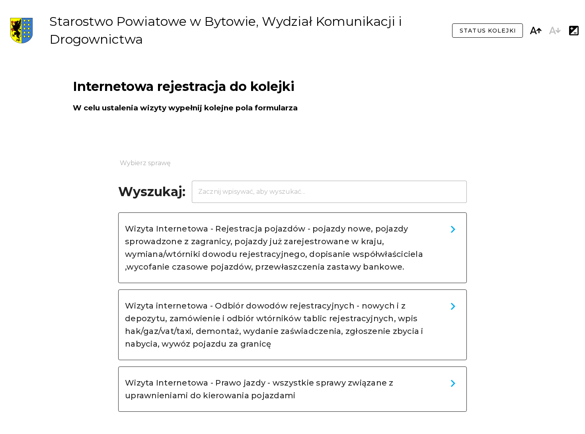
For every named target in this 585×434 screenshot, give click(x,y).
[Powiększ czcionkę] (535, 30)
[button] (292, 247)
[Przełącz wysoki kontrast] (573, 30)
